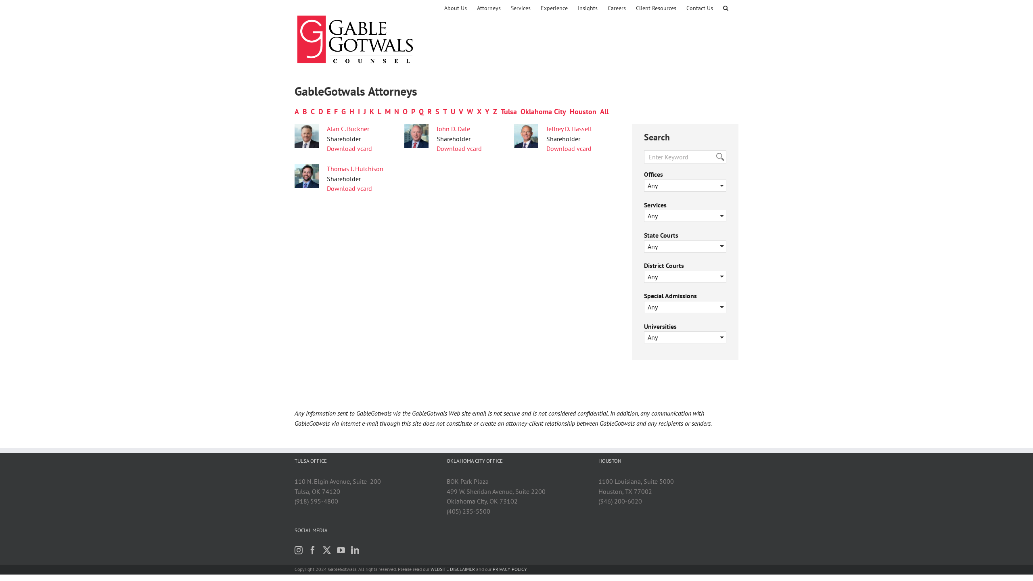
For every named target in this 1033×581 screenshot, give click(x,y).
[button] (725, 8)
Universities (660, 326)
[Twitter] (327, 550)
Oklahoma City (543, 111)
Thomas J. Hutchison (355, 169)
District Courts (664, 265)
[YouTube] (341, 550)
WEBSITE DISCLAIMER (453, 569)
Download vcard (349, 148)
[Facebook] (313, 550)
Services (655, 205)
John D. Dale (453, 129)
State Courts (661, 235)
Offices (653, 174)
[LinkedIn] (355, 550)
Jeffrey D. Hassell (569, 129)
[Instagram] (299, 550)
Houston (583, 111)
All (604, 111)
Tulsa (509, 111)
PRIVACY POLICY (510, 569)
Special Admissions (670, 296)
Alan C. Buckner (348, 129)
